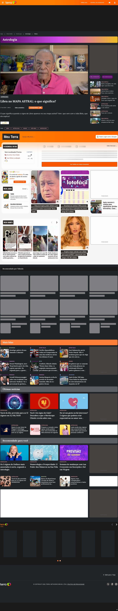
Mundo (71, 361)
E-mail (109, 2)
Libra (7, 128)
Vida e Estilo (9, 34)
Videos (36, 34)
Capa (1, 34)
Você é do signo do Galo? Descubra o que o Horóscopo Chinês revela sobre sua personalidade (42, 415)
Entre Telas (42, 348)
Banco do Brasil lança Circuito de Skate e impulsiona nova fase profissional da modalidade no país (48, 481)
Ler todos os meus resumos (79, 164)
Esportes (43, 476)
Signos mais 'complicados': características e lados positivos (78, 481)
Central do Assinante (97, 2)
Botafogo (12, 348)
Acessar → (25, 189)
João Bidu (33, 128)
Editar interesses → (112, 146)
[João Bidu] (4, 122)
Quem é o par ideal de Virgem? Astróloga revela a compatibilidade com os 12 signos (19, 430)
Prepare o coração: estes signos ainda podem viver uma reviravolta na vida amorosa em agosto (49, 430)
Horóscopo (19, 34)
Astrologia (28, 34)
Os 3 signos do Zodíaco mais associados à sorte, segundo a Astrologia (13, 467)
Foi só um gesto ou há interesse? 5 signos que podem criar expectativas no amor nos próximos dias (74, 415)
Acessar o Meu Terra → (28, 137)
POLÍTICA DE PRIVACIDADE (76, 584)
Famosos (11, 361)
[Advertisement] (103, 430)
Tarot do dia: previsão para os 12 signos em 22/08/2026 (14, 414)
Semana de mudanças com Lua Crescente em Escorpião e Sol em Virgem (73, 467)
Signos (25, 128)
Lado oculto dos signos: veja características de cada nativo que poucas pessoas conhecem (79, 430)
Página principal (11, 2)
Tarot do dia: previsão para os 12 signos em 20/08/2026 (18, 480)
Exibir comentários (19, 107)
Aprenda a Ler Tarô (20, 181)
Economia (71, 375)
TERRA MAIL (84, 2)
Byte (40, 361)
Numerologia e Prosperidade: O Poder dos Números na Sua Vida (44, 465)
